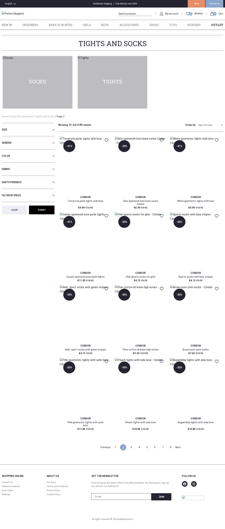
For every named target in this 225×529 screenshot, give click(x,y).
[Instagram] (193, 484)
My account (172, 13)
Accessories (129, 25)
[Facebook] (184, 484)
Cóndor (85, 197)
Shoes (154, 25)
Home (5, 116)
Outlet (217, 25)
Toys (173, 25)
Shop (13, 116)
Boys (105, 25)
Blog (196, 3)
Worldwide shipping (102, 3)
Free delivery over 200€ (126, 3)
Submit (42, 210)
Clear (14, 210)
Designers (30, 25)
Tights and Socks (45, 116)
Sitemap (6, 494)
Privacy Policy (53, 490)
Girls (87, 25)
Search (121, 17)
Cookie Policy (53, 494)
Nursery (194, 25)
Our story (51, 482)
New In (7, 25)
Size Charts (7, 490)
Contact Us (214, 3)
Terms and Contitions (57, 486)
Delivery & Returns (11, 486)
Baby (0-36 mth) (60, 25)
